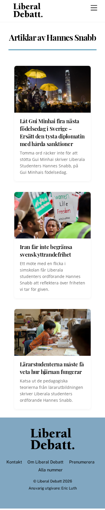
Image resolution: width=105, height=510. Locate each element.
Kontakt (14, 461)
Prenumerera (81, 461)
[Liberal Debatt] (28, 15)
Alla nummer (50, 469)
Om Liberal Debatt (45, 461)
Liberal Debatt (49, 481)
